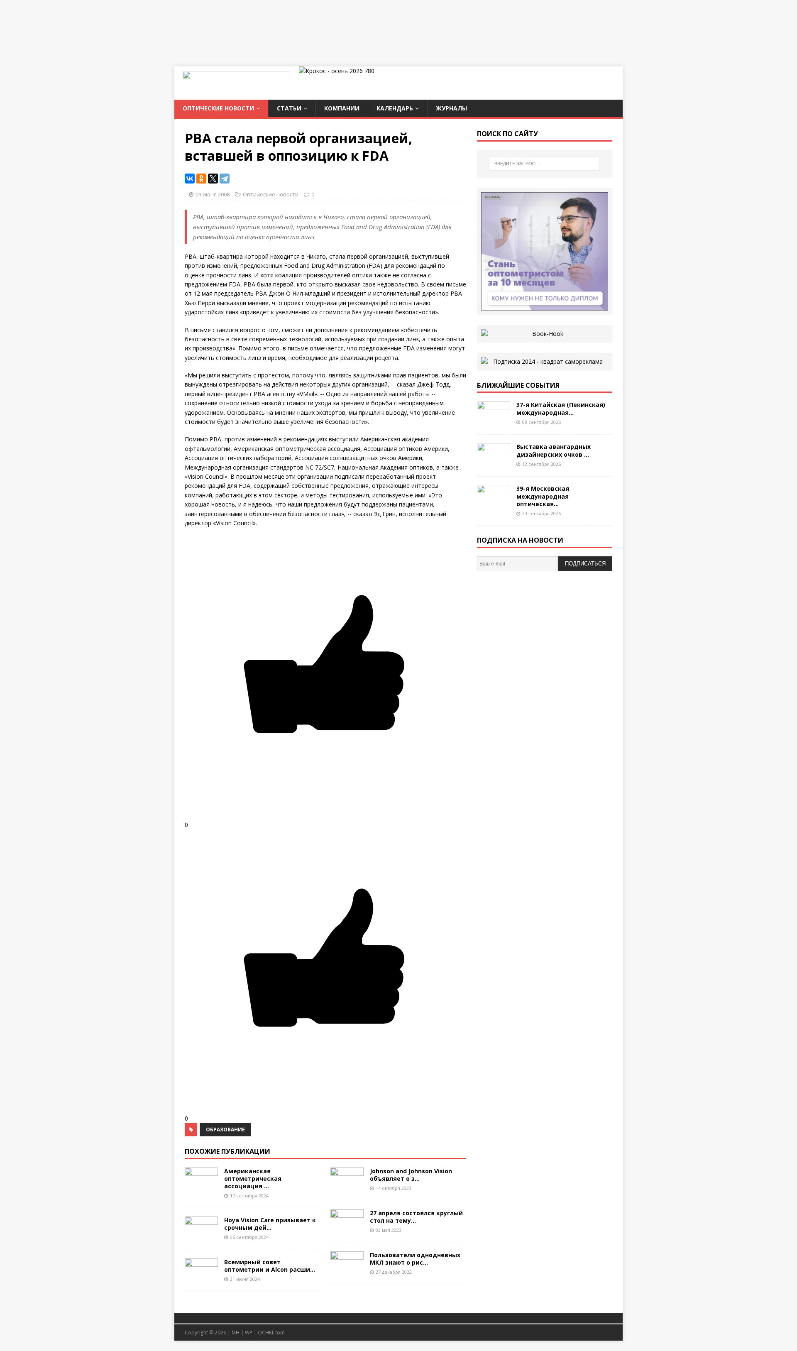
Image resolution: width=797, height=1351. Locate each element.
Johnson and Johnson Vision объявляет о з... (411, 1174)
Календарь (394, 108)
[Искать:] (545, 164)
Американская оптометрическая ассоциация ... (252, 1178)
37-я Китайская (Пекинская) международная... (560, 408)
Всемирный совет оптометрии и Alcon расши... (269, 1265)
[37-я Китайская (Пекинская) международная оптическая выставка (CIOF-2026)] (493, 421)
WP (248, 1332)
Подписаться (585, 563)
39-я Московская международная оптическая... (542, 496)
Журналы (451, 108)
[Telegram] (225, 179)
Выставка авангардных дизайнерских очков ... (553, 450)
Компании (341, 108)
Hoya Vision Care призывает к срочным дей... (270, 1223)
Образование (225, 1129)
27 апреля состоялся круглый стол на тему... (416, 1216)
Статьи (289, 108)
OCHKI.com (271, 1332)
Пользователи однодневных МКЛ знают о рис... (415, 1258)
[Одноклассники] (201, 179)
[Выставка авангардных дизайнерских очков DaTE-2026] (493, 463)
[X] (213, 179)
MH (236, 1332)
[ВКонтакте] (190, 179)
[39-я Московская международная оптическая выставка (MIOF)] (493, 505)
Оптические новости (218, 108)
